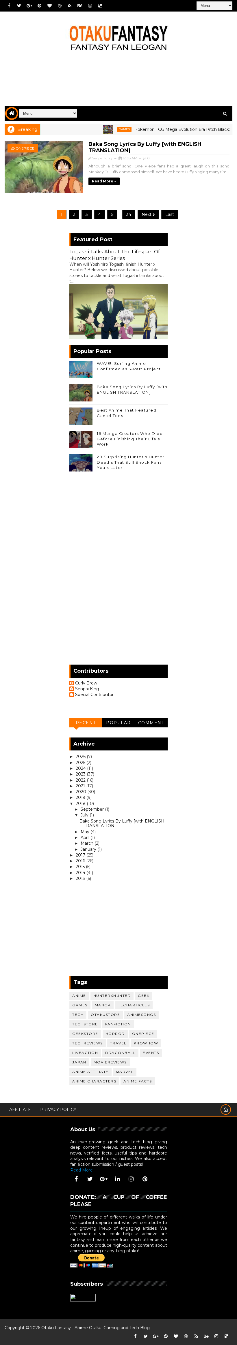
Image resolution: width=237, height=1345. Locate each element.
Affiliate (20, 1109)
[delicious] (100, 5)
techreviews (87, 1043)
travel (118, 1043)
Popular (118, 722)
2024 (81, 768)
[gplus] (29, 5)
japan (79, 1062)
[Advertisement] (118, 83)
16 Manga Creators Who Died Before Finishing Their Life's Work (130, 438)
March (88, 843)
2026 (81, 756)
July (85, 815)
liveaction (85, 1052)
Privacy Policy (58, 1109)
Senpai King (87, 688)
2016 (81, 860)
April (85, 837)
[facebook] (9, 5)
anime (79, 995)
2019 (81, 797)
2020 (81, 791)
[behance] (79, 5)
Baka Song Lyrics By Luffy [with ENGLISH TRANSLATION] (121, 823)
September (93, 809)
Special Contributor (94, 694)
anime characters (94, 1081)
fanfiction (118, 1024)
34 (128, 214)
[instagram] (90, 5)
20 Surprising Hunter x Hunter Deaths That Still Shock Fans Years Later (130, 461)
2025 (81, 762)
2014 (81, 872)
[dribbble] (59, 5)
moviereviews (110, 1062)
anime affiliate (90, 1071)
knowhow (146, 1043)
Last (169, 214)
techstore (85, 1024)
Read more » (104, 181)
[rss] (69, 5)
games (110, 129)
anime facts (137, 1081)
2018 (81, 803)
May (85, 831)
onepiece (25, 148)
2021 (81, 785)
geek (143, 995)
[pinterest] (39, 5)
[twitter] (19, 5)
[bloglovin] (49, 5)
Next (147, 214)
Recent (86, 722)
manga (103, 1005)
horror (115, 1033)
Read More (81, 1170)
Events (151, 1052)
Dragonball (120, 1052)
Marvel (125, 1071)
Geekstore (85, 1033)
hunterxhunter (112, 995)
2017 (81, 855)
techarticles (134, 1005)
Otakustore (105, 1014)
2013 (81, 878)
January (89, 849)
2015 (81, 866)
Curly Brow (86, 683)
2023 (81, 774)
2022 (81, 780)
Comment (151, 722)
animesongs (141, 1014)
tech (78, 1014)
